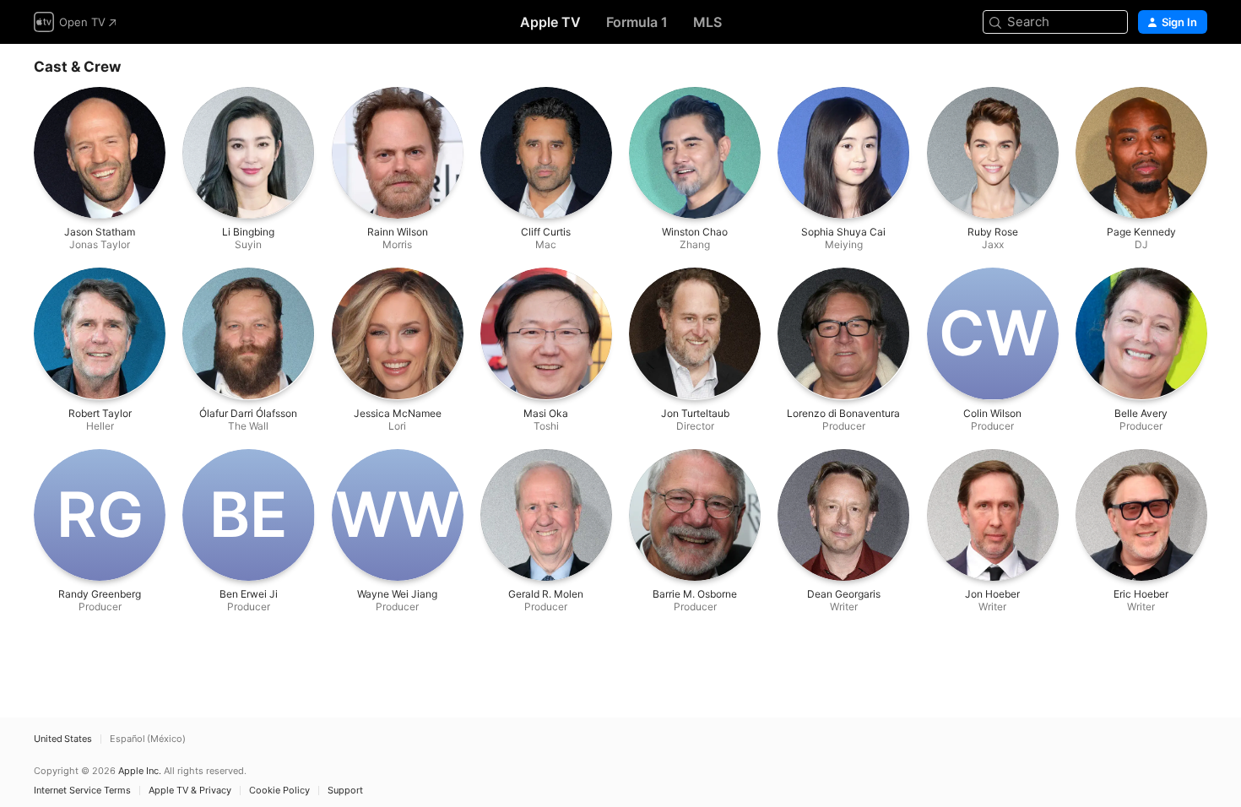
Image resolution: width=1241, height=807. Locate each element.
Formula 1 (637, 22)
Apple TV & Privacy (190, 790)
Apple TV (550, 22)
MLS (707, 22)
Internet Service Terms (82, 790)
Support (345, 790)
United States (63, 739)
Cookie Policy (279, 790)
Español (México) (148, 739)
